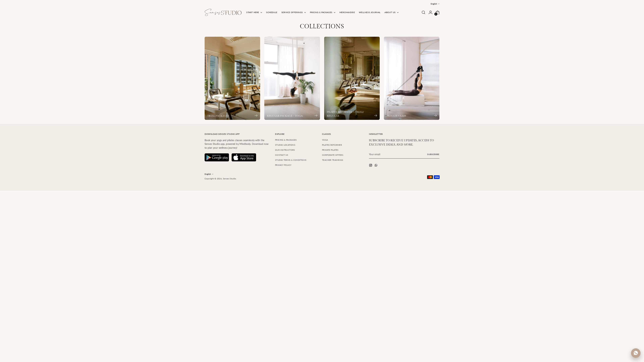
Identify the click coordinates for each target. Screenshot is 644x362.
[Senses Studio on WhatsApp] (376, 166)
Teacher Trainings (332, 160)
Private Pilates (330, 150)
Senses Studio (229, 178)
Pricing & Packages (286, 140)
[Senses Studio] (223, 12)
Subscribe (433, 154)
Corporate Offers (332, 155)
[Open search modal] (423, 12)
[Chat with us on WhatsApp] (636, 353)
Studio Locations (285, 145)
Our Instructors (285, 150)
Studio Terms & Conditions (290, 160)
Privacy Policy (283, 165)
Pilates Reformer (332, 145)
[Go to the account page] (430, 12)
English (434, 4)
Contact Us (281, 155)
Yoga (325, 140)
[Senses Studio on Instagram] (371, 166)
